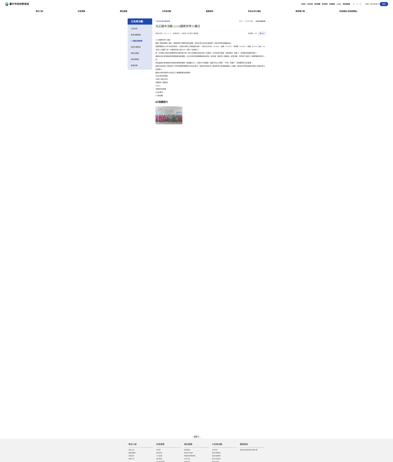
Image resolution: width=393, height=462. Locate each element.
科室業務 (81, 11)
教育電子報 (300, 11)
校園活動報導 (137, 41)
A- (354, 4)
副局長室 (159, 453)
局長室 (158, 450)
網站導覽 (317, 4)
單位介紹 (39, 11)
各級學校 (131, 456)
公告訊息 (134, 28)
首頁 (240, 21)
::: (126, 19)
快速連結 (332, 4)
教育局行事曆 (188, 453)
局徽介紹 (131, 459)
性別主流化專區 (254, 11)
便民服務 (123, 11)
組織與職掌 (132, 453)
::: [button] (125, 440)
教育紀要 (134, 65)
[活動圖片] (168, 115)
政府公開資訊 (136, 47)
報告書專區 (135, 59)
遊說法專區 (135, 53)
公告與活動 (166, 11)
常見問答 (325, 4)
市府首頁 (310, 4)
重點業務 (187, 450)
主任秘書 (159, 456)
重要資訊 (209, 11)
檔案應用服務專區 (190, 456)
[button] (196, 436)
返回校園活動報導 (163, 21)
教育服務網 (346, 4)
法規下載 (187, 459)
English (339, 4)
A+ (360, 4)
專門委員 (159, 459)
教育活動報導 (136, 35)
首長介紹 (131, 450)
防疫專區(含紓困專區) (348, 11)
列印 (263, 33)
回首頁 (303, 4)
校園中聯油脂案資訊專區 (248, 450)
